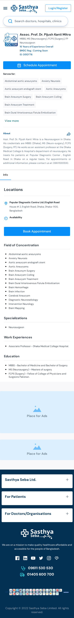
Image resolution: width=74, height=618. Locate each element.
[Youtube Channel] (33, 558)
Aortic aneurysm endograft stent (27, 262)
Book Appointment (37, 231)
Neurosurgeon (16, 327)
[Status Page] (56, 558)
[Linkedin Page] (25, 558)
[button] (5, 8)
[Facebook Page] (17, 558)
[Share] (69, 134)
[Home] (24, 9)
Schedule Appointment (40, 65)
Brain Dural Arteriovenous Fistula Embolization (34, 283)
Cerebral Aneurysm (19, 295)
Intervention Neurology (21, 304)
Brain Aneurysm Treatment (23, 279)
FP (67, 38)
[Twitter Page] (41, 558)
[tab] (5, 175)
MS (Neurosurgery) (37, 38)
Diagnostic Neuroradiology (23, 299)
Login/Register (58, 8)
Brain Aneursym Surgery (22, 270)
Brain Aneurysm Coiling (21, 274)
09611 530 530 (40, 568)
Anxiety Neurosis (18, 258)
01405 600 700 (40, 574)
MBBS (23, 38)
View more (12, 121)
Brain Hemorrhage (18, 287)
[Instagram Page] (49, 558)
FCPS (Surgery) (56, 38)
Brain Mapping (17, 308)
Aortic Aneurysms (18, 266)
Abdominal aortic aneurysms (25, 254)
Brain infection (17, 291)
